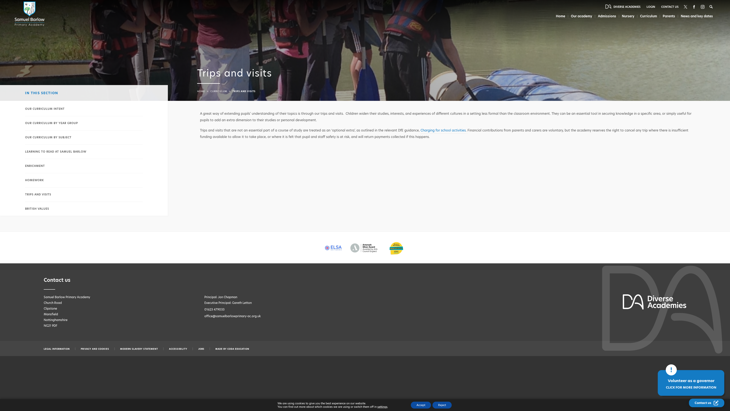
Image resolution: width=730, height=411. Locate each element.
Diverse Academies (626, 7)
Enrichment (35, 166)
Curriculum (648, 16)
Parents (669, 16)
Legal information (57, 348)
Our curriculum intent (45, 109)
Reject (442, 405)
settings (382, 407)
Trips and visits (38, 194)
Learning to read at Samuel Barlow (55, 152)
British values (37, 209)
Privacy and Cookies (95, 348)
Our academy (581, 16)
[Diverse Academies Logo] (30, 14)
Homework (34, 180)
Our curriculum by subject (48, 137)
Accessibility (178, 348)
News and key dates (697, 16)
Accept (421, 405)
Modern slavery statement (139, 348)
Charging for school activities (443, 130)
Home (560, 16)
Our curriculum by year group (51, 123)
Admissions (607, 16)
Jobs (201, 348)
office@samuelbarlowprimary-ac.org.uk (232, 316)
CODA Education (238, 348)
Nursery (628, 16)
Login (651, 7)
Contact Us (669, 7)
